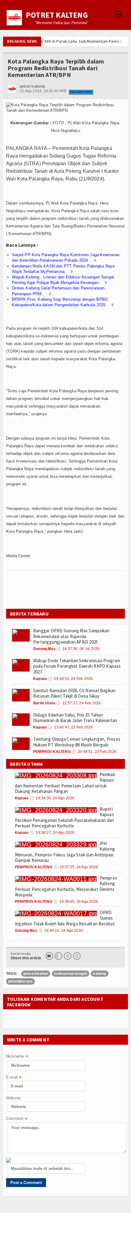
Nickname (17, 1057)
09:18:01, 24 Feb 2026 (70, 679)
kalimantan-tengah (70, 973)
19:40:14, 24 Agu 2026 (60, 930)
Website (13, 1098)
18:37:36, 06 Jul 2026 (78, 649)
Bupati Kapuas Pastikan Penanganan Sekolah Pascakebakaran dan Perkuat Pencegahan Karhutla (64, 817)
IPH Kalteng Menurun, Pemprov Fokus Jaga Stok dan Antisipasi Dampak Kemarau (65, 852)
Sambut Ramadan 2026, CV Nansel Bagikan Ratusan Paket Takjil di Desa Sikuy (74, 693)
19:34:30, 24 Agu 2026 (52, 798)
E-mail (13, 1078)
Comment (16, 1119)
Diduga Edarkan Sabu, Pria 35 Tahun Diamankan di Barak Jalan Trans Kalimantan (75, 717)
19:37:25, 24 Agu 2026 (75, 867)
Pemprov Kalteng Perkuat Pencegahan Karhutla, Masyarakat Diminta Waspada (66, 886)
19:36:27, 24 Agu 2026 (52, 832)
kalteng (99, 973)
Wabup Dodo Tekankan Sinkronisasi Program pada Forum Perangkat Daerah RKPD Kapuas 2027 (77, 666)
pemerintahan (35, 973)
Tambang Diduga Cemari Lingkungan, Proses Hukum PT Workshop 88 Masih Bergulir (76, 741)
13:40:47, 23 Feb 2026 (70, 727)
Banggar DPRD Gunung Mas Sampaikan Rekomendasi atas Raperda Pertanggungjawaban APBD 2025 (71, 636)
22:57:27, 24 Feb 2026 (78, 703)
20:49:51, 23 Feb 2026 (94, 752)
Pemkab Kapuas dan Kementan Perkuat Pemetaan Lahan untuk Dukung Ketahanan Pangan (65, 783)
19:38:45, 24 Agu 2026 (75, 901)
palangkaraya (20, 981)
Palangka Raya (81, 92)
